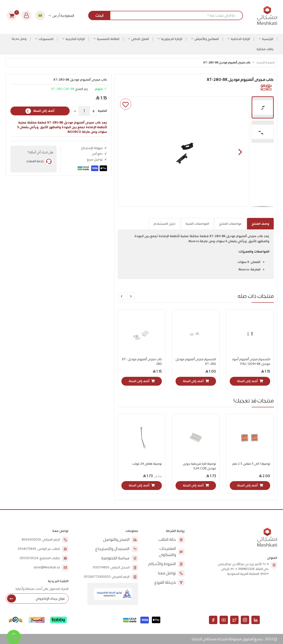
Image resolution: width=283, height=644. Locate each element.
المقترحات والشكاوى (167, 551)
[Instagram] (245, 620)
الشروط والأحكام (162, 564)
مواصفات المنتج (230, 223)
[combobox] (167, 15)
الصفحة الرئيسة (265, 62)
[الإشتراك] (11, 598)
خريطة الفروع (165, 582)
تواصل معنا (167, 573)
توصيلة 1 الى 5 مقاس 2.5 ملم (251, 463)
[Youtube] (224, 620)
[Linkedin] (255, 620)
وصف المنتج (260, 223)
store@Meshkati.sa (47, 567)
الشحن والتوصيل (116, 539)
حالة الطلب (167, 539)
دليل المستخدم (164, 223)
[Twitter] (234, 620)
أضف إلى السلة (44, 110)
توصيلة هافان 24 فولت (147, 463)
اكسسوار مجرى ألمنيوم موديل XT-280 (196, 361)
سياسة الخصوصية (115, 558)
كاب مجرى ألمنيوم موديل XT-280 (142, 361)
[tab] (260, 223)
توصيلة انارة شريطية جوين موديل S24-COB (199, 466)
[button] (240, 152)
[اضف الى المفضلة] (125, 104)
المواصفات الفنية (197, 223)
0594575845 (27, 549)
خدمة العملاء (35, 161)
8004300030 (31, 539)
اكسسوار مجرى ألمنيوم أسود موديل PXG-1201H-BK (251, 361)
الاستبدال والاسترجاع (112, 549)
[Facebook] (213, 620)
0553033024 (29, 558)
